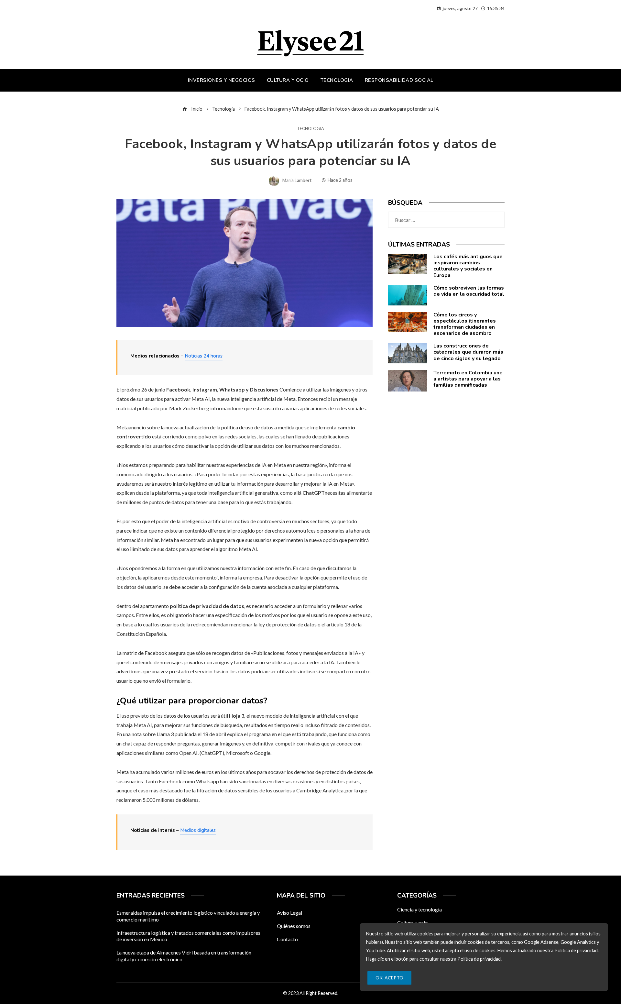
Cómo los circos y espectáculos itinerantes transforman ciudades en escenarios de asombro (464, 324)
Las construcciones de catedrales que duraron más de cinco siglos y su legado (468, 352)
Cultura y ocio (412, 923)
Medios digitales (198, 830)
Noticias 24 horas (204, 356)
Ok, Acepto (389, 977)
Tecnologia (310, 129)
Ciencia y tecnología (419, 909)
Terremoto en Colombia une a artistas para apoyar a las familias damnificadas (468, 379)
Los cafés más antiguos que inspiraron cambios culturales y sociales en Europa (468, 266)
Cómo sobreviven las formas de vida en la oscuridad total (468, 291)
